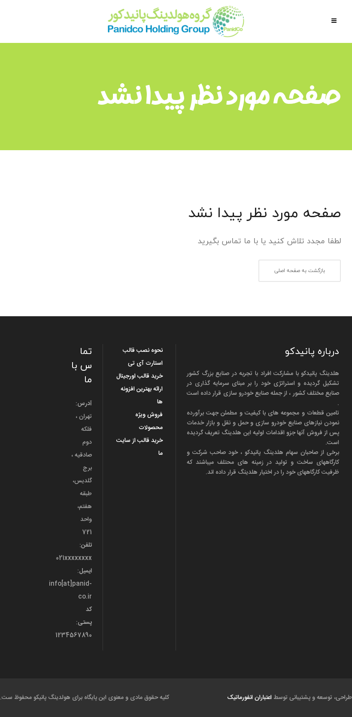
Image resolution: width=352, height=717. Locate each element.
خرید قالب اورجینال (139, 376)
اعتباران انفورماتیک (249, 698)
